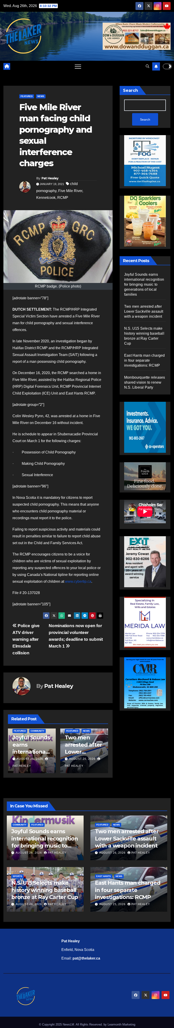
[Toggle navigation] (78, 66)
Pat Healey (49, 178)
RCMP (62, 198)
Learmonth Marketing (121, 1024)
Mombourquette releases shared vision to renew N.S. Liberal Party (144, 382)
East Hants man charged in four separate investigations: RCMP (144, 360)
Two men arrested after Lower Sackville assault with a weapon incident (143, 311)
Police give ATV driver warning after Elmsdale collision (26, 639)
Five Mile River (70, 191)
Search (130, 90)
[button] (147, 66)
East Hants (103, 876)
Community (37, 731)
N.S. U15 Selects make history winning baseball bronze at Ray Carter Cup (44, 889)
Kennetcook (46, 198)
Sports (17, 876)
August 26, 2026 (30, 758)
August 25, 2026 (112, 904)
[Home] (6, 66)
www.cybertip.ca (78, 581)
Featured (27, 96)
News (40, 96)
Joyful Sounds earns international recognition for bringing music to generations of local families (144, 284)
